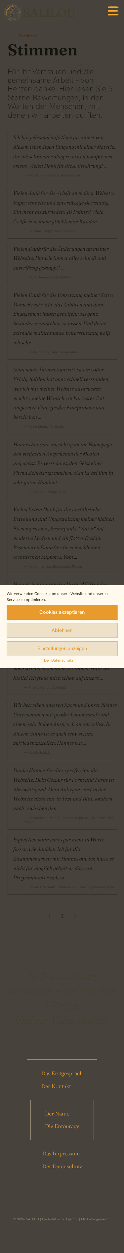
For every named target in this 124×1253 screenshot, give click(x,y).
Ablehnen (62, 630)
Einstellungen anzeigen (62, 648)
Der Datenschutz (58, 660)
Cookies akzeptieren (62, 612)
